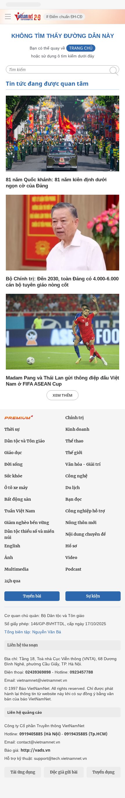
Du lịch (72, 487)
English (12, 546)
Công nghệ (76, 476)
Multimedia (16, 569)
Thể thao (74, 441)
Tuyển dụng (103, 772)
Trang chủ (80, 48)
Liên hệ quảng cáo (24, 712)
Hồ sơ (71, 546)
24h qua (12, 580)
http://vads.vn (35, 750)
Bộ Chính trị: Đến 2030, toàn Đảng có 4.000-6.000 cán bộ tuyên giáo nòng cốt (62, 282)
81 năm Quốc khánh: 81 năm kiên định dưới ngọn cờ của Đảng (56, 183)
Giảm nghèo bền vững (26, 522)
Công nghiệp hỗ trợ (85, 511)
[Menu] (7, 16)
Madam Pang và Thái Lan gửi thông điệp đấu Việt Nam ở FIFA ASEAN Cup (62, 381)
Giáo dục (13, 452)
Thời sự (11, 429)
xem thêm (62, 395)
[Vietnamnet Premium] (18, 420)
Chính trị (74, 417)
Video (71, 557)
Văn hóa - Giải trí (83, 464)
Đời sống (13, 464)
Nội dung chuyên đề (85, 534)
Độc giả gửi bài (64, 772)
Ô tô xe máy (16, 487)
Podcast (73, 569)
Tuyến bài (32, 596)
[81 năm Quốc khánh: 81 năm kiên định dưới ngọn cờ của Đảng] (62, 134)
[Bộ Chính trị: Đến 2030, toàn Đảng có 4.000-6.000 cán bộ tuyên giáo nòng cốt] (62, 233)
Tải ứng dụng (22, 772)
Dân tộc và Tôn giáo (24, 441)
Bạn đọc (73, 499)
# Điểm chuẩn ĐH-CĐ (64, 17)
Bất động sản (17, 499)
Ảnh (8, 557)
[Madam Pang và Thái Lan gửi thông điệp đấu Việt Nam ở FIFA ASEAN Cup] (62, 332)
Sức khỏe (13, 476)
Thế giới (73, 452)
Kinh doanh (77, 429)
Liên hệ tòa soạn (22, 645)
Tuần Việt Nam (19, 511)
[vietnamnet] (27, 19)
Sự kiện (93, 596)
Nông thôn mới (81, 522)
